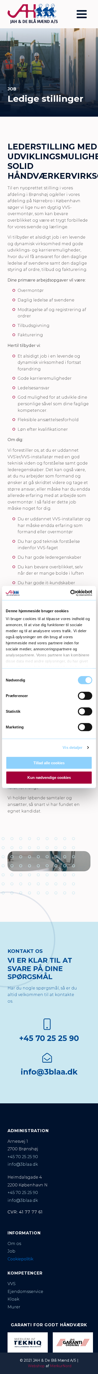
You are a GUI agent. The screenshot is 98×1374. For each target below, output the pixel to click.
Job (11, 1251)
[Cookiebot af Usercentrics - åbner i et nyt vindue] (70, 593)
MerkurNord (60, 1366)
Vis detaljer (72, 747)
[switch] (85, 696)
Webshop (36, 1366)
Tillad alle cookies (49, 762)
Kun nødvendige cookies (49, 777)
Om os (14, 1243)
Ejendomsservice (25, 1291)
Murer (14, 1307)
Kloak (13, 1299)
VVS (12, 1283)
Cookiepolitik (20, 1259)
